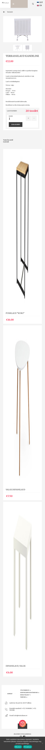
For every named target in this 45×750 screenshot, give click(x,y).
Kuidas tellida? (24, 695)
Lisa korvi (15, 124)
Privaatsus (27, 747)
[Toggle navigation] (14, 4)
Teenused (23, 697)
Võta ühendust (24, 690)
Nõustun (18, 747)
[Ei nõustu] (42, 743)
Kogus (11, 116)
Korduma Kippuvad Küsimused (29, 692)
